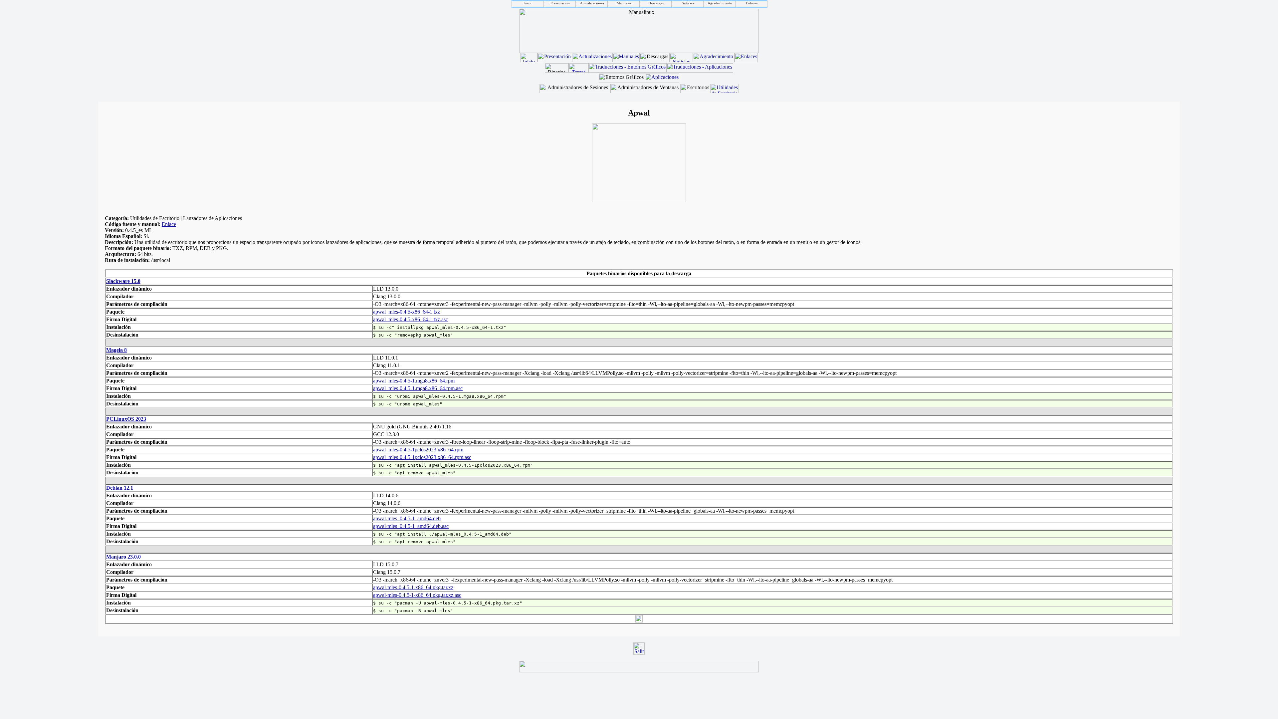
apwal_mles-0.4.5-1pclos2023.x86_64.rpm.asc (422, 457)
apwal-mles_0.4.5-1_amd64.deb (407, 518)
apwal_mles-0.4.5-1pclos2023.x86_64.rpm (418, 449)
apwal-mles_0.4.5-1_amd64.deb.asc (411, 526)
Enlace (169, 224)
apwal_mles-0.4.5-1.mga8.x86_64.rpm (414, 380)
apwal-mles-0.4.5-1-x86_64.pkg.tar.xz (413, 587)
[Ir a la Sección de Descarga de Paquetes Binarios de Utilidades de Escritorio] (724, 91)
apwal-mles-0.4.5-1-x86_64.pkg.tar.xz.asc (417, 595)
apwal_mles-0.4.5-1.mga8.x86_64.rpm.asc (418, 388)
